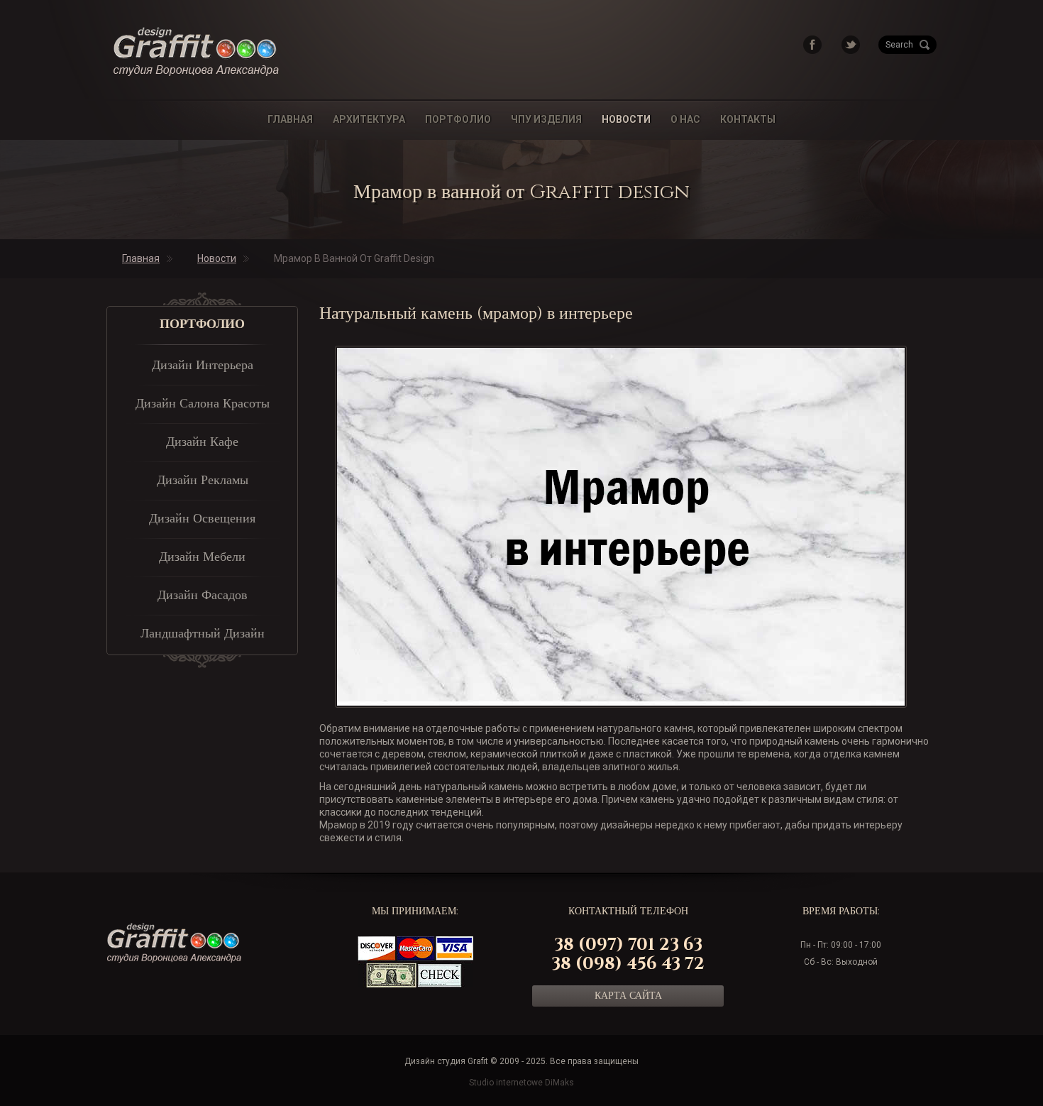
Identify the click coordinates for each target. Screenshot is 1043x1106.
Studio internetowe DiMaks (521, 1083)
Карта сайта (628, 995)
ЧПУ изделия (546, 119)
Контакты (748, 119)
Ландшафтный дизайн (202, 634)
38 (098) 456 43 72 (628, 964)
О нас (685, 119)
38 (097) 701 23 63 (628, 944)
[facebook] (812, 44)
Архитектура (369, 119)
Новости (626, 119)
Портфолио (458, 119)
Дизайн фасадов (203, 595)
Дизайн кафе (202, 442)
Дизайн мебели (202, 557)
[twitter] (850, 44)
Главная (290, 119)
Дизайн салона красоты (203, 404)
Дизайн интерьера (202, 365)
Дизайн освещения (202, 519)
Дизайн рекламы (202, 480)
